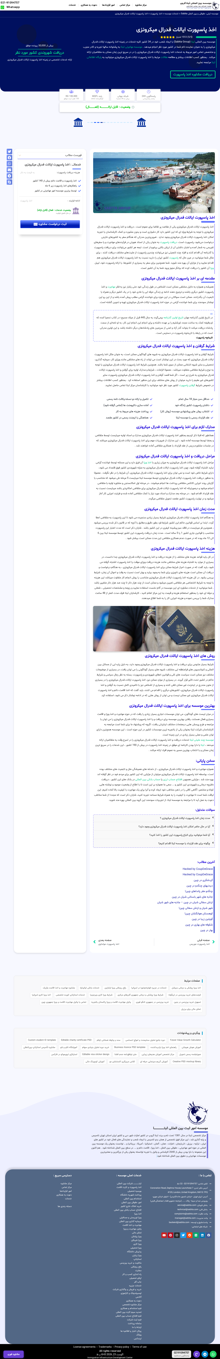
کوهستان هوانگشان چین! (199, 914)
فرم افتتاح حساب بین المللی (128, 1316)
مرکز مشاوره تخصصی (131, 1304)
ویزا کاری (137, 1244)
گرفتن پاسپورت (187, 385)
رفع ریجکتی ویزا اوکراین (115, 987)
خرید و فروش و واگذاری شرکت (127, 1289)
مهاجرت (111, 287)
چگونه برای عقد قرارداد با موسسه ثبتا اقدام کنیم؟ (184, 843)
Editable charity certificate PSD (76, 1040)
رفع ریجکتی (136, 1266)
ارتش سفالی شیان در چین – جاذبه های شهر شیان (185, 902)
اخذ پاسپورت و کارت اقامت (129, 1187)
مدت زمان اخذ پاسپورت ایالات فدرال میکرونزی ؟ (185, 818)
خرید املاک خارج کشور (131, 1206)
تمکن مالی (136, 1232)
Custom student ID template (42, 1040)
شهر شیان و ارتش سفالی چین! (196, 908)
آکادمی (138, 1297)
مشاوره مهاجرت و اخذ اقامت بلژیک (59, 987)
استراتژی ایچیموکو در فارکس (64, 1054)
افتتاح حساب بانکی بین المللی (127, 1210)
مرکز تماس (125, 5)
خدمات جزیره (135, 1285)
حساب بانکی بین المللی (147, 779)
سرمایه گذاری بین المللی (130, 1221)
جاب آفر (137, 1282)
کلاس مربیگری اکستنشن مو (122, 1061)
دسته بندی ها (65, 1206)
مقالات (164, 57)
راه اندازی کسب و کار (131, 1274)
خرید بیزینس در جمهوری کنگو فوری (152, 1002)
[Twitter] (183, 1235)
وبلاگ (138, 1334)
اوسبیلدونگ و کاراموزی (131, 1293)
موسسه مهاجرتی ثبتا (131, 47)
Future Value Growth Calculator (185, 1040)
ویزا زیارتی (136, 1255)
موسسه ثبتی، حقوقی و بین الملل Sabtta (199, 13)
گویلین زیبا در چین (202, 919)
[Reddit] (189, 1235)
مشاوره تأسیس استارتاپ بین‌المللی (39, 1047)
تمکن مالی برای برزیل (191, 1009)
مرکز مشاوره (141, 5)
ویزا (212, 268)
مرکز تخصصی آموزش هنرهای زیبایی (158, 1054)
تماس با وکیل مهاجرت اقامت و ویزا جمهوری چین (63, 1002)
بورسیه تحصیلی (134, 1191)
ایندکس (137, 1338)
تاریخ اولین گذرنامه (173, 318)
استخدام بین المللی (132, 1198)
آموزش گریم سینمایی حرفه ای (154, 1061)
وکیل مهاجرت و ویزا (132, 1229)
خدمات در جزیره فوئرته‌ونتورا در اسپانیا (149, 987)
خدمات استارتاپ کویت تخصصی (70, 995)
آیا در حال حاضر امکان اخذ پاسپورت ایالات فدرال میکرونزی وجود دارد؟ (174, 827)
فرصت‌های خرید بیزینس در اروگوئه (184, 995)
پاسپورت (173, 258)
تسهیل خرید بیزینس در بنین (187, 1002)
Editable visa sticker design (95, 1054)
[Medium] (196, 1235)
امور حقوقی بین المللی (131, 1202)
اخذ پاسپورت (156, 13)
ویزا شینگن (136, 1240)
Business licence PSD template (129, 1047)
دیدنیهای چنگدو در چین (199, 886)
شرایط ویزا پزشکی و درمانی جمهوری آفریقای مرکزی (140, 995)
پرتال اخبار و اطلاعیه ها (130, 1331)
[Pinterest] (170, 1235)
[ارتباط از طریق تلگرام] (204, 1354)
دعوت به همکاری (89, 5)
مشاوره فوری (14, 1354)
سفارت (138, 1270)
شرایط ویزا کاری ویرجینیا (101, 995)
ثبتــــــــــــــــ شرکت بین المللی (129, 1183)
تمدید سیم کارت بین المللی (128, 1312)
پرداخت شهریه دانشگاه (130, 1194)
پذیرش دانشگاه (134, 1251)
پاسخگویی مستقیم (181, 1356)
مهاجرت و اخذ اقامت (132, 1225)
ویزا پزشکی (136, 1236)
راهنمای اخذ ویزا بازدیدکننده (164, 1047)
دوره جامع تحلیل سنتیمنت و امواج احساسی (145, 1040)
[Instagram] (177, 1235)
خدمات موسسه (171, 13)
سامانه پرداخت (134, 1323)
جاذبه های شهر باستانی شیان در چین (192, 897)
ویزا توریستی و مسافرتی (130, 1217)
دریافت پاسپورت (168, 242)
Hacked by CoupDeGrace (198, 869)
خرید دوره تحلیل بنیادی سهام (95, 1047)
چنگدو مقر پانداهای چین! (199, 891)
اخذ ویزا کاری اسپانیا (41, 995)
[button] (154, 818)
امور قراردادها (108, 5)
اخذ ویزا (147, 462)
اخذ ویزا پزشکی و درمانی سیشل (186, 987)
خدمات (72, 5)
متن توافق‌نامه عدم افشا (125, 1054)
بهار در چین (206, 930)
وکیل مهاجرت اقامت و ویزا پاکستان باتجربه (111, 1002)
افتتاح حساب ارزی (172, 779)
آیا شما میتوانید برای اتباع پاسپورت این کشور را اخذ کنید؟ (179, 835)
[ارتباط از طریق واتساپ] (213, 1354)
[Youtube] (164, 1235)
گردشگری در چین (203, 880)
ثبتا (193, 42)
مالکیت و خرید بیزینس (130, 1263)
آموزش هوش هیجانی (191, 1047)
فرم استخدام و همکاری (130, 1308)
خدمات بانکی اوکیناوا (89, 987)
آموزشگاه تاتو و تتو (68, 1047)
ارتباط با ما (136, 1327)
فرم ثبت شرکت (134, 1319)
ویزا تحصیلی (135, 1247)
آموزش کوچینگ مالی (95, 1061)
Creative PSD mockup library (187, 1061)
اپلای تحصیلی (135, 1278)
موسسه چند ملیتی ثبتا (202, 740)
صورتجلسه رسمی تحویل (190, 1054)
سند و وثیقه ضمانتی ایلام (108, 1040)
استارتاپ (137, 1259)
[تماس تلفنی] (196, 1354)
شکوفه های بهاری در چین (199, 925)
